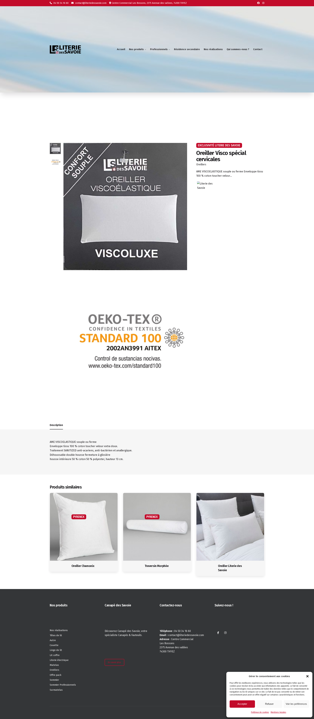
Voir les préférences (296, 703)
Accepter (242, 703)
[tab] (56, 425)
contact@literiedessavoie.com (90, 3)
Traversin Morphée (157, 566)
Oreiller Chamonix (82, 566)
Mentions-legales (278, 712)
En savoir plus (114, 662)
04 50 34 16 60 (61, 3)
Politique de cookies (260, 712)
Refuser (269, 703)
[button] (307, 676)
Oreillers (201, 164)
